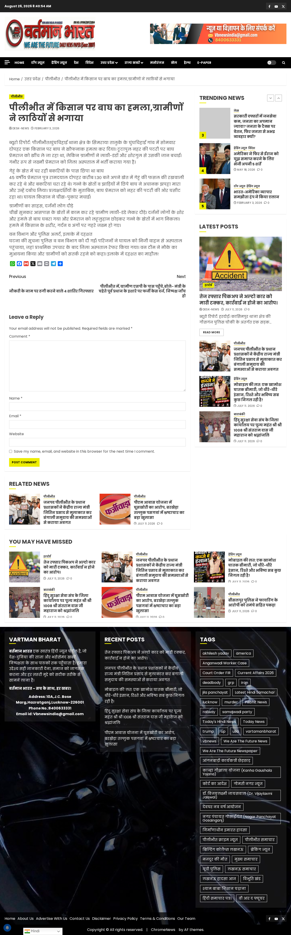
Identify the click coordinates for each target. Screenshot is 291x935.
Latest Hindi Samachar (255, 692)
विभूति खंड (252, 878)
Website (16, 434)
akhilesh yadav (216, 653)
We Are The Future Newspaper (230, 750)
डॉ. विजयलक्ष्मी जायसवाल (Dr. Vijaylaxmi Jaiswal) (237, 795)
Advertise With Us (51, 918)
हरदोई (208, 285)
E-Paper (204, 62)
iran (244, 682)
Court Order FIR (217, 672)
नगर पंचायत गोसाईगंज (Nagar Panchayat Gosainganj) (239, 818)
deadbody (212, 682)
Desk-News (21, 128)
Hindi (35, 931)
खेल (174, 62)
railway (209, 711)
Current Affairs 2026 (256, 672)
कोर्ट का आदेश (215, 783)
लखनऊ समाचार (242, 869)
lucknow (210, 702)
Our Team (186, 918)
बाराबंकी (239, 414)
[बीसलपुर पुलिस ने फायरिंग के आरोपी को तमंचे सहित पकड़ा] (209, 602)
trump (208, 731)
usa (236, 731)
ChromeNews (163, 929)
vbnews (209, 741)
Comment (19, 336)
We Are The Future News (245, 741)
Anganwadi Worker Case (225, 663)
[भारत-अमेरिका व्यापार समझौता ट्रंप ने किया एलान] (214, 158)
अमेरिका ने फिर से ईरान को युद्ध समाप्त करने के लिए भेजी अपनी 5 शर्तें (256, 124)
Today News (254, 721)
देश (76, 62)
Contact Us (80, 918)
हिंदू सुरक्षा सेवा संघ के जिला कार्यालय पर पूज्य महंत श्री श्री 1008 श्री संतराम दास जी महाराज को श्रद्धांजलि (258, 427)
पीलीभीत (17, 96)
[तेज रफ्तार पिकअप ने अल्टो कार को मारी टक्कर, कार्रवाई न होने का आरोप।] (240, 264)
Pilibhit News (256, 702)
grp (231, 682)
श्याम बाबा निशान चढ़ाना (224, 888)
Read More (211, 332)
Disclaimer (101, 918)
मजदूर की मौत (215, 859)
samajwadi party (237, 711)
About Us (26, 918)
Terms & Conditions (157, 918)
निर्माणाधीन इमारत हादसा (225, 830)
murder (231, 702)
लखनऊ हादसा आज (219, 878)
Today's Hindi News (219, 721)
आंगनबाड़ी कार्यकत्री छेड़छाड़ (226, 760)
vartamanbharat (261, 731)
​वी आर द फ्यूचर (252, 898)
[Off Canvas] (7, 62)
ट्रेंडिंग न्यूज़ (59, 62)
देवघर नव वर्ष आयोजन (222, 807)
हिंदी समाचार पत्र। (217, 898)
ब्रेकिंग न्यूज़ (260, 849)
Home (19, 62)
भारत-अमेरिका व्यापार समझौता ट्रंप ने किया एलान (256, 159)
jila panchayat (215, 692)
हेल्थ (187, 62)
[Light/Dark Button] (271, 62)
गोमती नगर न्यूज (248, 783)
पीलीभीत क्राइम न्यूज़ (220, 839)
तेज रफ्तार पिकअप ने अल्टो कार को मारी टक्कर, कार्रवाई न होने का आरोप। (238, 299)
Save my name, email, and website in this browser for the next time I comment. (84, 451)
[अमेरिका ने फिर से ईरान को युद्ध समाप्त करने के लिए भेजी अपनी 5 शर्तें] (214, 123)
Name (16, 398)
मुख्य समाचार (246, 859)
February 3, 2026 (47, 128)
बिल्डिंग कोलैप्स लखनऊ (223, 849)
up (223, 731)
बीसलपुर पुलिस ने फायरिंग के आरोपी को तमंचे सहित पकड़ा (253, 603)
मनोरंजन (157, 62)
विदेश (89, 62)
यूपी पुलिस (212, 869)
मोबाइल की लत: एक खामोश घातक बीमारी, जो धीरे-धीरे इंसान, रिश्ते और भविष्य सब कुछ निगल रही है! (257, 195)
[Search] (283, 62)
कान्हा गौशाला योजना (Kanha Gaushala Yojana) (237, 772)
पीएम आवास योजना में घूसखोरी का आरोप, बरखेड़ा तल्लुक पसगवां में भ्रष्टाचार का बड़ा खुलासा (159, 510)
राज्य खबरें (132, 62)
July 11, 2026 (146, 523)
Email (15, 416)
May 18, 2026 (246, 134)
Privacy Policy (125, 918)
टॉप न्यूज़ (38, 62)
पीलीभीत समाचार (260, 839)
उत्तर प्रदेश (107, 62)
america (243, 653)
